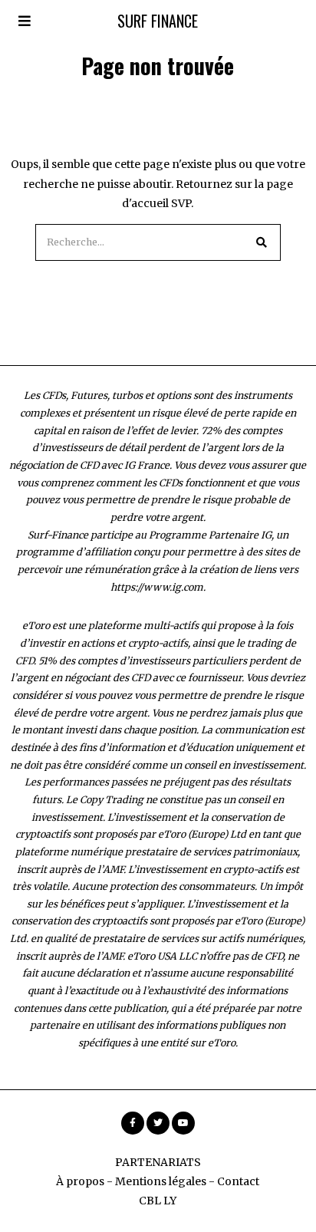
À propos (80, 1181)
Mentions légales (160, 1181)
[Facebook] (132, 1123)
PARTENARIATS (158, 1162)
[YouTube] (183, 1123)
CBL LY (157, 1200)
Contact (238, 1181)
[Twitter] (158, 1123)
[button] (262, 242)
